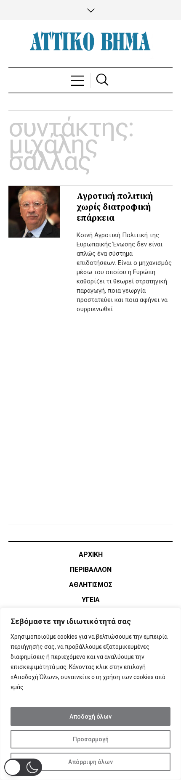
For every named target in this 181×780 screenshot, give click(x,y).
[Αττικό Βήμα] (90, 44)
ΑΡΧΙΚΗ (91, 554)
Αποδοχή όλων (90, 716)
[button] (23, 767)
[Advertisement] (90, 416)
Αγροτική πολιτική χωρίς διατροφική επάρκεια (115, 207)
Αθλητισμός (90, 585)
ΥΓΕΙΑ (91, 600)
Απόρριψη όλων (90, 762)
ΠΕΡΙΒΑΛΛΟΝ (91, 570)
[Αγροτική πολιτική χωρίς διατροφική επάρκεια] (34, 211)
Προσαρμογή (91, 739)
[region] (90, 694)
